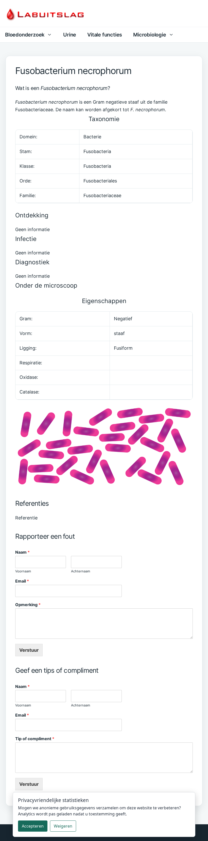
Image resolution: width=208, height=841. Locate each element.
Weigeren (63, 826)
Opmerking (28, 604)
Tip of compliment (34, 738)
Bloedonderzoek (24, 35)
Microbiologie (149, 35)
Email (22, 581)
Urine (69, 35)
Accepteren (33, 826)
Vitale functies (104, 35)
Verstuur (29, 650)
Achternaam (80, 571)
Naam (22, 552)
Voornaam (23, 571)
